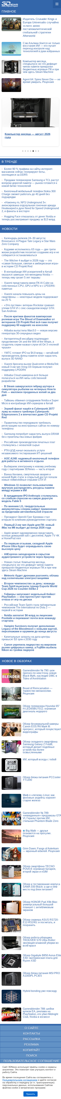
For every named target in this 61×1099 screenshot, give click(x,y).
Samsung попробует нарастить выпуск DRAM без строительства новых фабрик (30, 435)
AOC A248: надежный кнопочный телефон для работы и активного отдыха (30, 460)
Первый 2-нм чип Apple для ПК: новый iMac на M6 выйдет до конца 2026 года (28, 526)
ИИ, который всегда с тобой (39, 759)
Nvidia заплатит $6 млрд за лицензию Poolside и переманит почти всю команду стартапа (29, 618)
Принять (30, 1094)
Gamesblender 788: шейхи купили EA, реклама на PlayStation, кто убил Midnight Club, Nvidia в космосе (40, 1012)
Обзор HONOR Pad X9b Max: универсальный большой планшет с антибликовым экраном (40, 906)
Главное (9, 11)
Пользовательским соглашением (19, 1080)
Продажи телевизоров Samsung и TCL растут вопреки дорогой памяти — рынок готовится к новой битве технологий (30, 183)
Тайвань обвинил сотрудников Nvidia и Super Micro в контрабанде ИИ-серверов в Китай (30, 402)
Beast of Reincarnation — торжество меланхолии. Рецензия (37, 691)
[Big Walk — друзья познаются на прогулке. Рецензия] (11, 836)
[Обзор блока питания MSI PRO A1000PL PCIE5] (11, 979)
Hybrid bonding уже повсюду (40, 991)
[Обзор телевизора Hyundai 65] (11, 712)
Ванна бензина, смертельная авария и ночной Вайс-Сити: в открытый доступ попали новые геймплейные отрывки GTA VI (29, 477)
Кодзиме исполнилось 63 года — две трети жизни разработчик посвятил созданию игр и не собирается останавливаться (30, 252)
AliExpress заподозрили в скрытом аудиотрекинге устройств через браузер (28, 555)
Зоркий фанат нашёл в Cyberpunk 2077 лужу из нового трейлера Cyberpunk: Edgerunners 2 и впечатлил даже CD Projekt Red (30, 413)
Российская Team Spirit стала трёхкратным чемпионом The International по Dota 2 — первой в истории (29, 607)
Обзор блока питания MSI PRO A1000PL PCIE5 (41, 974)
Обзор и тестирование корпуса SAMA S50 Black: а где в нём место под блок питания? (41, 887)
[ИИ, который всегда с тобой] (11, 765)
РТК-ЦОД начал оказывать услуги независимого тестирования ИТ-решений (27, 452)
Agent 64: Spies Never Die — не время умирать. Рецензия (41, 81)
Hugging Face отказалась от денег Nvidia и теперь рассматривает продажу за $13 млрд (28, 218)
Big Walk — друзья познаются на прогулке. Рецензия (37, 833)
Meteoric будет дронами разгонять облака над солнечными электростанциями (30, 577)
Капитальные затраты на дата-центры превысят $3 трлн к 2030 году (26, 638)
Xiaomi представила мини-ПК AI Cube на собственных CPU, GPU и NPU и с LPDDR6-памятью (28, 286)
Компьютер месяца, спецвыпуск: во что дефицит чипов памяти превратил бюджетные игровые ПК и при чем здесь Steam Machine (41, 66)
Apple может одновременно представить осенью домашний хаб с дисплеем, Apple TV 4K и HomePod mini (30, 536)
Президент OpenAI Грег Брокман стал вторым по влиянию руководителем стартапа (29, 518)
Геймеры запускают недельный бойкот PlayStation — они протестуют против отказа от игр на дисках (28, 597)
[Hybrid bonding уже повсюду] (11, 996)
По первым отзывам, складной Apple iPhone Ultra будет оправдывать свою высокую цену (27, 546)
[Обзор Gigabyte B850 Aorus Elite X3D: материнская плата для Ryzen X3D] (11, 961)
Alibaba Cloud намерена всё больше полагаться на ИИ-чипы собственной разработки (25, 378)
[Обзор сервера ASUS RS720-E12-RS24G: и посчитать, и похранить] (11, 925)
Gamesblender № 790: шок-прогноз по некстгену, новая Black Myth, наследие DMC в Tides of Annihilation (40, 674)
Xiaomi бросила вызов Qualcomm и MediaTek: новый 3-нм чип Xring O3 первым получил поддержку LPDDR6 (30, 367)
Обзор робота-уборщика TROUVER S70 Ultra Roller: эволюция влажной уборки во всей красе (41, 941)
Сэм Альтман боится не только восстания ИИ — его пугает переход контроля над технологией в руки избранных (41, 47)
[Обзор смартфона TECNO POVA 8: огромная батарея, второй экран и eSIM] (11, 872)
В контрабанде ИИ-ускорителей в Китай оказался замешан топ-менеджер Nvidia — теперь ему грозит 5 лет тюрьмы (27, 274)
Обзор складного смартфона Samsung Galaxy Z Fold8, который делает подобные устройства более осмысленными (40, 747)
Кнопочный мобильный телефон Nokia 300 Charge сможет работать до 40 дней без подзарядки (29, 194)
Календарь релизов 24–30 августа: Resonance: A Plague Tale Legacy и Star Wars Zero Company (28, 241)
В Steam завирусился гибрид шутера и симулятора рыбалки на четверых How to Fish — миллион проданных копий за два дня (29, 390)
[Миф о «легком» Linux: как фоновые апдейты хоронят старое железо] (11, 801)
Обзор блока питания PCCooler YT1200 (42, 778)
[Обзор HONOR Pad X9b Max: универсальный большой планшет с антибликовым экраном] (11, 907)
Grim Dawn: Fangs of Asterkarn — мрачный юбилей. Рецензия (41, 850)
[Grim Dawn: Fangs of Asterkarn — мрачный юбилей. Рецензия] (11, 854)
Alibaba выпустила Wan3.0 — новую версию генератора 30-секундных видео (29, 332)
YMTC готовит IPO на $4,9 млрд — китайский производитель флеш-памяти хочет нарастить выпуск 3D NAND (30, 355)
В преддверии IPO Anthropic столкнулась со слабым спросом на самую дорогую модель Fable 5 (30, 498)
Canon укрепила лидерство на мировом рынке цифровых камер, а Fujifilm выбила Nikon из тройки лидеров (29, 647)
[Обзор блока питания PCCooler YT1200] (11, 783)
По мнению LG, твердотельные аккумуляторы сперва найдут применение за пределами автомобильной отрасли (29, 509)
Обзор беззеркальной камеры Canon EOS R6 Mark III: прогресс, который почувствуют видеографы (42, 727)
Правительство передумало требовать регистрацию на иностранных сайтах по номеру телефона (30, 425)
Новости (9, 229)
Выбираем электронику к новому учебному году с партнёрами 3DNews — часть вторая (29, 468)
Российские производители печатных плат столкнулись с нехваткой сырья (28, 443)
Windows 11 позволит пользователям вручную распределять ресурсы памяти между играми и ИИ (28, 488)
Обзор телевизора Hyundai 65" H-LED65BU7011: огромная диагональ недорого (41, 709)
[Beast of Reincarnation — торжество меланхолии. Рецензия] (11, 694)
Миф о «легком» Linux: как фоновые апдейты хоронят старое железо (39, 798)
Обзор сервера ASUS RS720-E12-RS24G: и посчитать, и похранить (41, 922)
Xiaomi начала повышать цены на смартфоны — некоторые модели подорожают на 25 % (30, 297)
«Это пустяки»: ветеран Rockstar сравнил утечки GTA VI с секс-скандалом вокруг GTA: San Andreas (28, 308)
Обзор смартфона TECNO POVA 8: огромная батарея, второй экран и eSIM (39, 869)
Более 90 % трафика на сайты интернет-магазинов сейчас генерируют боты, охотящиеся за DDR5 (27, 172)
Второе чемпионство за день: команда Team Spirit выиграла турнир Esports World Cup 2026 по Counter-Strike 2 (29, 586)
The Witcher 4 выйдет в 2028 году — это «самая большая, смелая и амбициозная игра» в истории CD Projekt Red (30, 263)
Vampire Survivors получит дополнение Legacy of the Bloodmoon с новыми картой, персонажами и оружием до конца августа (29, 629)
